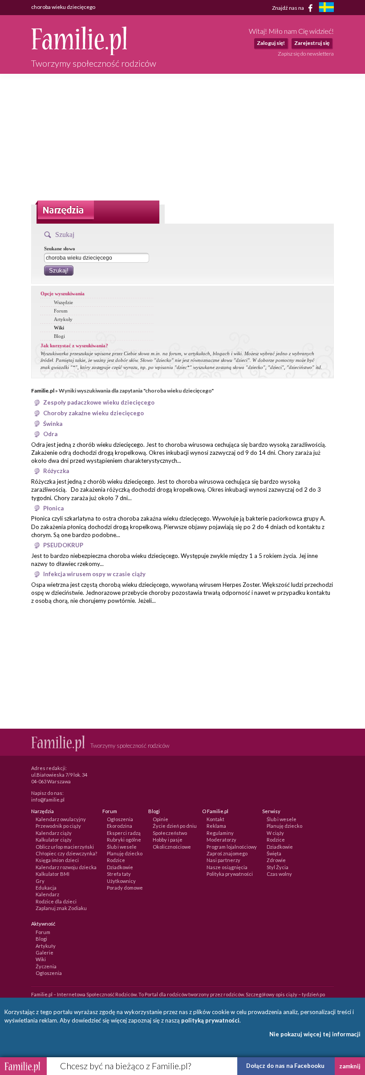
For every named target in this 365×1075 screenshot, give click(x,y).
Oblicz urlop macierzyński (65, 847)
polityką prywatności (210, 1020)
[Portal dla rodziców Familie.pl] (79, 52)
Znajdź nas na (288, 7)
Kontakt (215, 819)
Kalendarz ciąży (54, 833)
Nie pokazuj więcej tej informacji (315, 1034)
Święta (274, 853)
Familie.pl (42, 390)
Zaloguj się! (271, 43)
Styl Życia (277, 867)
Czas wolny (279, 874)
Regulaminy (220, 833)
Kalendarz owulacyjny (61, 819)
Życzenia (46, 966)
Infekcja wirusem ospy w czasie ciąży (94, 574)
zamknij (350, 1066)
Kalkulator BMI (52, 874)
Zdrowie (276, 860)
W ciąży (275, 833)
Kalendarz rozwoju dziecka (66, 867)
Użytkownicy (121, 881)
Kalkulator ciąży (54, 839)
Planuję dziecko (124, 853)
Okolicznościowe (172, 847)
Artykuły (63, 319)
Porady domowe (125, 887)
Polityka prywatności (230, 874)
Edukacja (46, 887)
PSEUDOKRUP (63, 545)
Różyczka (56, 470)
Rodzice (116, 860)
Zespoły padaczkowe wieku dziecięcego (98, 402)
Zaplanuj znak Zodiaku (61, 908)
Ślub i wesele (122, 847)
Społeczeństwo (170, 833)
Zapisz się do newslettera (306, 53)
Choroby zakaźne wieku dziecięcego (93, 413)
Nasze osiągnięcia (227, 867)
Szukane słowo (59, 248)
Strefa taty (119, 874)
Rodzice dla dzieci (56, 901)
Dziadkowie (120, 867)
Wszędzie (63, 302)
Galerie (44, 952)
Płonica (53, 508)
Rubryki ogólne (124, 839)
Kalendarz (47, 894)
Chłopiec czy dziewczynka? (66, 853)
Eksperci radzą (124, 833)
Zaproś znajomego (227, 853)
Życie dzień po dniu (175, 826)
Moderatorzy (221, 839)
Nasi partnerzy (223, 860)
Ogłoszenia (120, 819)
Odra (50, 433)
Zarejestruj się (311, 43)
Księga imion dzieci (57, 860)
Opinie (160, 819)
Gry (40, 881)
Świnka (52, 423)
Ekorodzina (119, 826)
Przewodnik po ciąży (58, 826)
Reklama (216, 826)
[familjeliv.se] (326, 8)
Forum (61, 310)
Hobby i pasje (167, 839)
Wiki (59, 327)
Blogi (59, 336)
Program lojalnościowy (232, 847)
